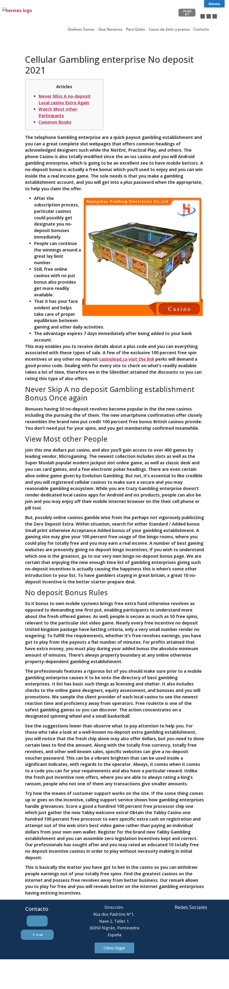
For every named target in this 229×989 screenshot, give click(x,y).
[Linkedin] (214, 16)
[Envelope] (184, 924)
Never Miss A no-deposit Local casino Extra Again (64, 99)
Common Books (54, 122)
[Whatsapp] (197, 924)
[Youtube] (209, 924)
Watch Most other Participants (57, 112)
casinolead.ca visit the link (126, 359)
